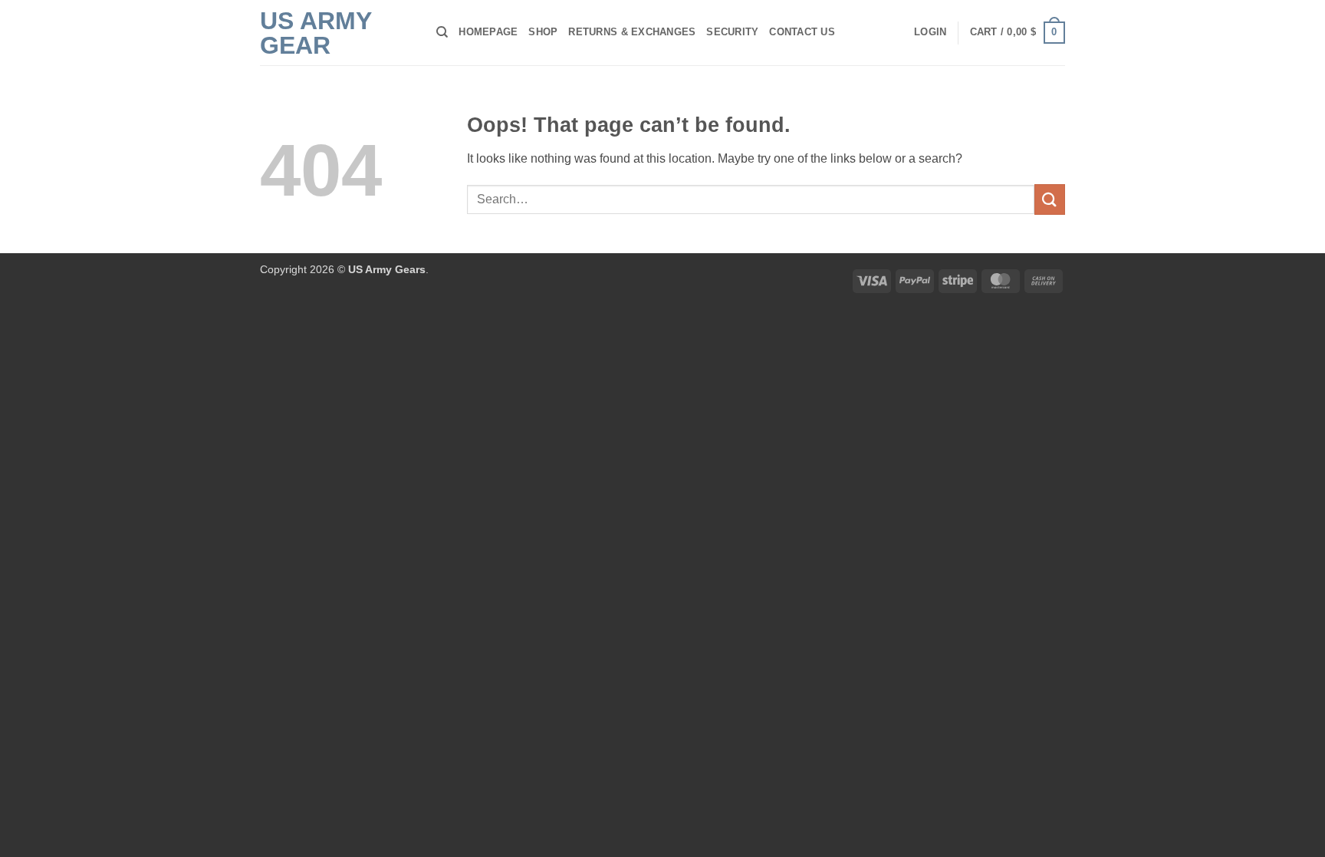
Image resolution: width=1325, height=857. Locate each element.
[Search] (442, 32)
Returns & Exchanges (631, 32)
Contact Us (802, 32)
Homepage (488, 32)
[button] (930, 32)
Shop (542, 32)
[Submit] (1049, 199)
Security (732, 32)
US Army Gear (315, 33)
